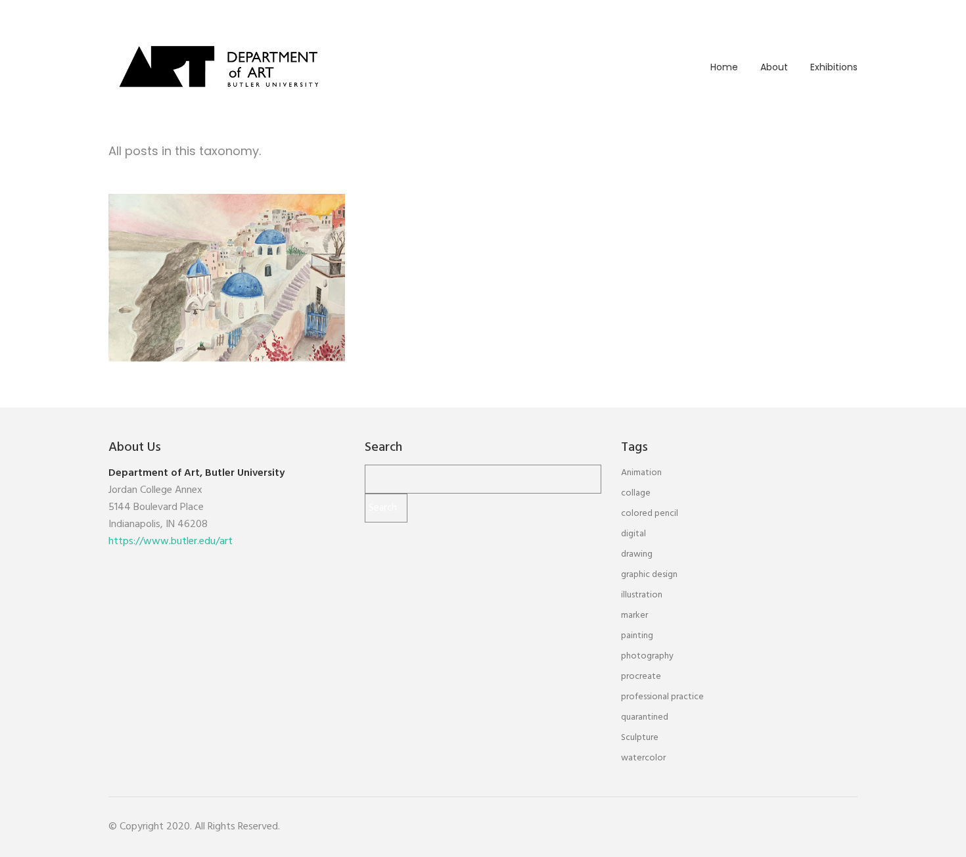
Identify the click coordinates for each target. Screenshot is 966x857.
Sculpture (639, 737)
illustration (641, 595)
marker (634, 615)
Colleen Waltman (227, 258)
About (774, 67)
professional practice (662, 697)
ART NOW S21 (225, 278)
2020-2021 (168, 278)
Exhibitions (834, 67)
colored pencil (649, 513)
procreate (641, 676)
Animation (641, 472)
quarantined (644, 717)
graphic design (649, 574)
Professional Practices (227, 295)
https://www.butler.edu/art (170, 541)
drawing (637, 554)
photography (647, 656)
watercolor (643, 758)
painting (637, 635)
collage (636, 493)
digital (633, 534)
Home (724, 67)
